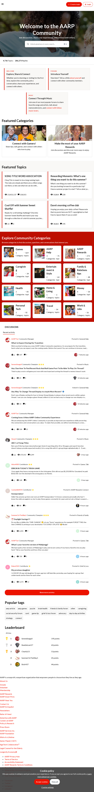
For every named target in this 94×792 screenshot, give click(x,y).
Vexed (13, 439)
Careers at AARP (6, 721)
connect (19, 618)
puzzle (32, 608)
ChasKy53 (26, 651)
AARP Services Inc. (7, 731)
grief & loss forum (49, 613)
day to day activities (77, 613)
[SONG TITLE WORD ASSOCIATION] (24, 185)
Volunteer (4, 687)
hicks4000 (15, 464)
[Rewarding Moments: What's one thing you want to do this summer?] (70, 185)
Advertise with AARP (8, 718)
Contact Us (4, 704)
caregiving (82, 608)
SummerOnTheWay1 (18, 515)
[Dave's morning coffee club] (70, 214)
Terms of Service (11, 759)
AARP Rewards (6, 694)
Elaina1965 (15, 566)
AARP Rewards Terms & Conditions (18, 765)
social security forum (14, 613)
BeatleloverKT (27, 645)
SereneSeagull (16, 364)
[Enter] (27, 44)
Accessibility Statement (14, 762)
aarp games (22, 608)
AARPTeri (15, 339)
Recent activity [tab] (9, 332)
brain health (42, 608)
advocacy (62, 613)
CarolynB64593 (16, 490)
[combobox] (47, 44)
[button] (47, 787)
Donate (3, 685)
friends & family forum (59, 608)
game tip (35, 613)
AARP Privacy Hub (12, 756)
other (73, 608)
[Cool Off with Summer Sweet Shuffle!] (24, 214)
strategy (9, 618)
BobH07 (25, 664)
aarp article (10, 608)
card (27, 613)
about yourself (75, 78)
